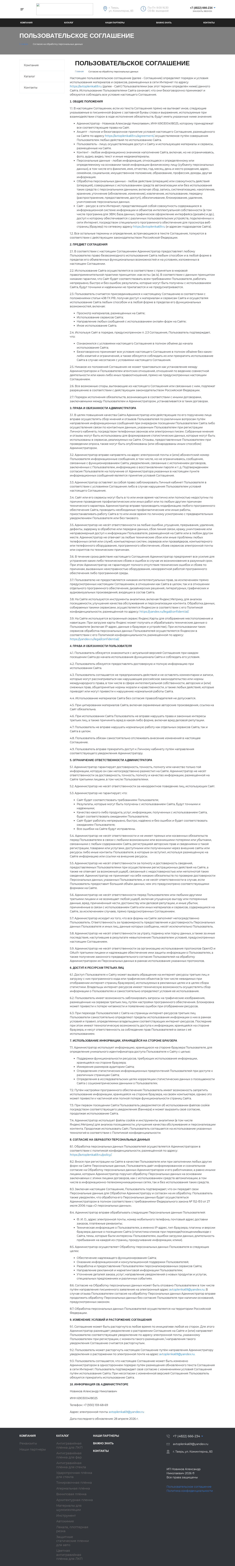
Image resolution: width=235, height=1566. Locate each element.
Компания (26, 22)
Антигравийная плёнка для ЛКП (69, 1445)
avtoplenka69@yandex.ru (187, 1289)
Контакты (209, 22)
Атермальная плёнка (73, 1488)
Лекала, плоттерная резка (72, 1529)
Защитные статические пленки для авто (72, 1541)
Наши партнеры (115, 22)
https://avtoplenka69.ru (86, 86)
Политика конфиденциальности (190, 1490)
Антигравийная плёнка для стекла (71, 1465)
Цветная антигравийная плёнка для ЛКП (69, 1555)
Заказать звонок (202, 11)
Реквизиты (28, 1443)
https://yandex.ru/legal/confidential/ (164, 611)
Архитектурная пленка (74, 1500)
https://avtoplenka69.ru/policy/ (90, 1154)
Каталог (68, 22)
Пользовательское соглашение (189, 1486)
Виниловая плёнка (71, 1494)
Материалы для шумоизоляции (69, 1508)
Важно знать (164, 22)
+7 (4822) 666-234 (201, 7)
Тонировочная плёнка (74, 1483)
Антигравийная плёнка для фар (69, 1455)
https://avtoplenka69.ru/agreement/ (129, 136)
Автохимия (65, 1521)
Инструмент (66, 1516)
